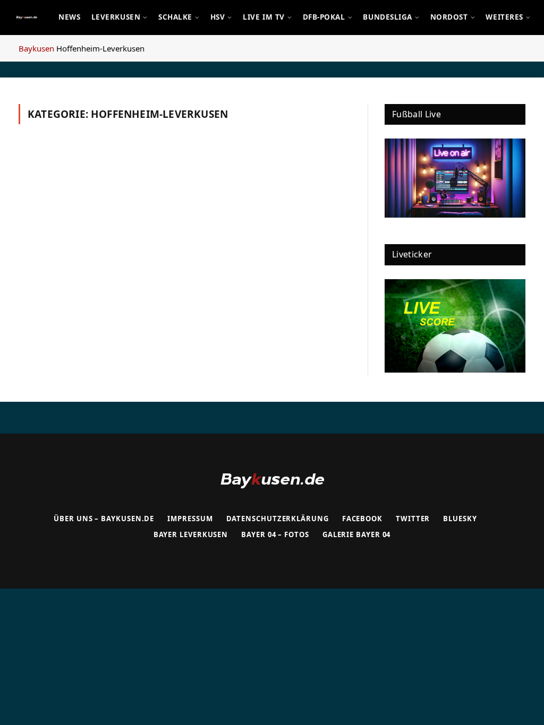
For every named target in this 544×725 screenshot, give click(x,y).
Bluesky (460, 518)
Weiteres (504, 17)
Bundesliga (387, 17)
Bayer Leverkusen (191, 534)
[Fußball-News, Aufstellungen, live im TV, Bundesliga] (26, 17)
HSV (217, 17)
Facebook (362, 518)
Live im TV (263, 17)
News (69, 17)
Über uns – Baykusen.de (104, 518)
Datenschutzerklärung (277, 518)
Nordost (449, 17)
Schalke (175, 17)
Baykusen (36, 48)
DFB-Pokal (324, 17)
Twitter (413, 518)
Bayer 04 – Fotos (275, 534)
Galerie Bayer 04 (356, 534)
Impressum (189, 518)
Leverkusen (115, 17)
